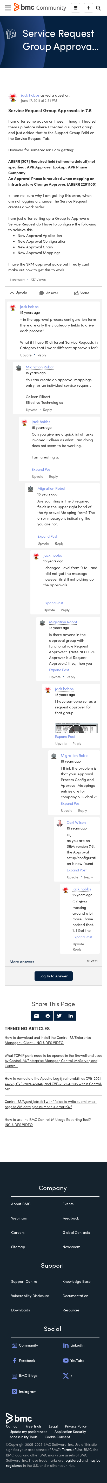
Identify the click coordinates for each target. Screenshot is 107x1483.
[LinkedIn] (70, 1016)
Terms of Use (72, 1449)
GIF (76, 732)
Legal (53, 1426)
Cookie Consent (57, 1436)
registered (72, 1460)
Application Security (70, 1431)
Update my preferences (28, 1431)
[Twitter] (59, 1016)
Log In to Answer (53, 975)
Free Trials (34, 1426)
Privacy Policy (76, 1426)
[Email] (36, 1016)
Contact (12, 1426)
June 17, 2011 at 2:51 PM (39, 100)
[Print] (47, 1016)
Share (84, 292)
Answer (52, 292)
